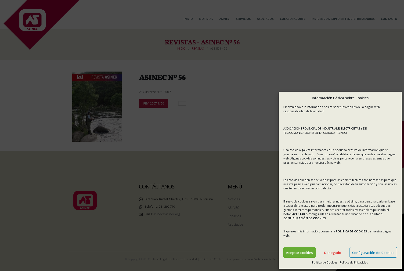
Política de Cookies (324, 262)
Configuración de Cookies (373, 252)
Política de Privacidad (354, 262)
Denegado (332, 252)
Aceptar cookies (299, 252)
